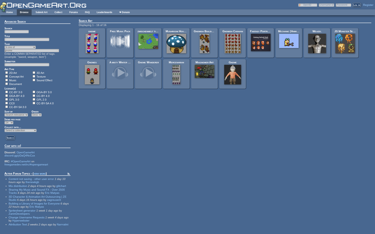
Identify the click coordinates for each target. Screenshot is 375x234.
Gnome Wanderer (148, 62)
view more (40, 173)
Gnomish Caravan (232, 31)
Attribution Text (18, 224)
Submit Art (41, 12)
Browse (24, 12)
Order (34, 111)
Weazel (316, 31)
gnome (92, 31)
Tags (7, 44)
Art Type (9, 69)
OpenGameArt (26, 152)
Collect (58, 12)
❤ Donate (124, 12)
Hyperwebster (20, 220)
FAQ (87, 12)
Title (7, 36)
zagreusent (54, 199)
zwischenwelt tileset (150, 31)
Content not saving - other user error (31, 178)
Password (342, 5)
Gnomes (92, 62)
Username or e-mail (327, 5)
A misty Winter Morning (123, 62)
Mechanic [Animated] (290, 31)
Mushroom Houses (177, 31)
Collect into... (12, 127)
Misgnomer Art (205, 62)
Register (368, 4)
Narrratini (62, 224)
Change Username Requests (27, 217)
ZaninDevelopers (19, 213)
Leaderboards (104, 12)
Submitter (9, 61)
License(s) (10, 88)
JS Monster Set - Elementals (352, 31)
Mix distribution (18, 186)
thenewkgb (32, 182)
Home (9, 12)
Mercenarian (176, 62)
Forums (73, 12)
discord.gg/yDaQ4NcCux (19, 155)
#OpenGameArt (20, 161)
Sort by (8, 111)
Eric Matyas (52, 192)
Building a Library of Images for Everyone (34, 203)
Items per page (12, 119)
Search (8, 28)
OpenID (307, 5)
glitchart (61, 186)
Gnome (233, 62)
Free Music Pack (120, 31)
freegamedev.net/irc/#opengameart (26, 164)
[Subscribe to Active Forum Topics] (68, 174)
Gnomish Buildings (205, 31)
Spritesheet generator (22, 210)
